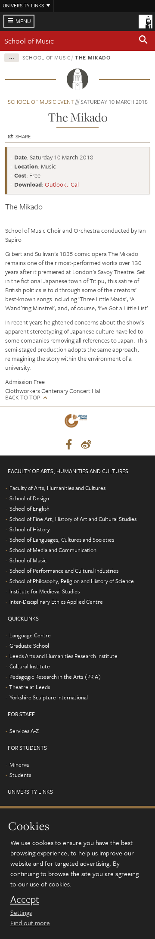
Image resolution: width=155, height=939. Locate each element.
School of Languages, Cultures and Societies (61, 539)
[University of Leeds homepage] (145, 21)
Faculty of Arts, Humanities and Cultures (57, 488)
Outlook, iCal (62, 184)
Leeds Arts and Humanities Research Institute (63, 656)
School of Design (29, 498)
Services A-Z (24, 731)
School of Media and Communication (52, 550)
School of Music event (41, 101)
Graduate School (29, 645)
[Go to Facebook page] (69, 445)
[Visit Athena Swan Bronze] (77, 422)
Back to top (22, 397)
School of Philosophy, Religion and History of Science (71, 581)
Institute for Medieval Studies (44, 591)
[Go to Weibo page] (86, 445)
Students (20, 775)
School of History (29, 529)
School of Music (29, 40)
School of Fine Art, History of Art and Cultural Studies (72, 519)
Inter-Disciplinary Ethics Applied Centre (56, 601)
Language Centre (30, 635)
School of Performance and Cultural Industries (63, 570)
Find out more (30, 922)
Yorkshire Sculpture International (48, 697)
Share (23, 136)
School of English (29, 508)
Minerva (19, 764)
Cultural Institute (29, 666)
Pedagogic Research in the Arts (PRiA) (55, 676)
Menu (23, 21)
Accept (24, 899)
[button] (143, 41)
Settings (21, 912)
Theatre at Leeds (29, 687)
